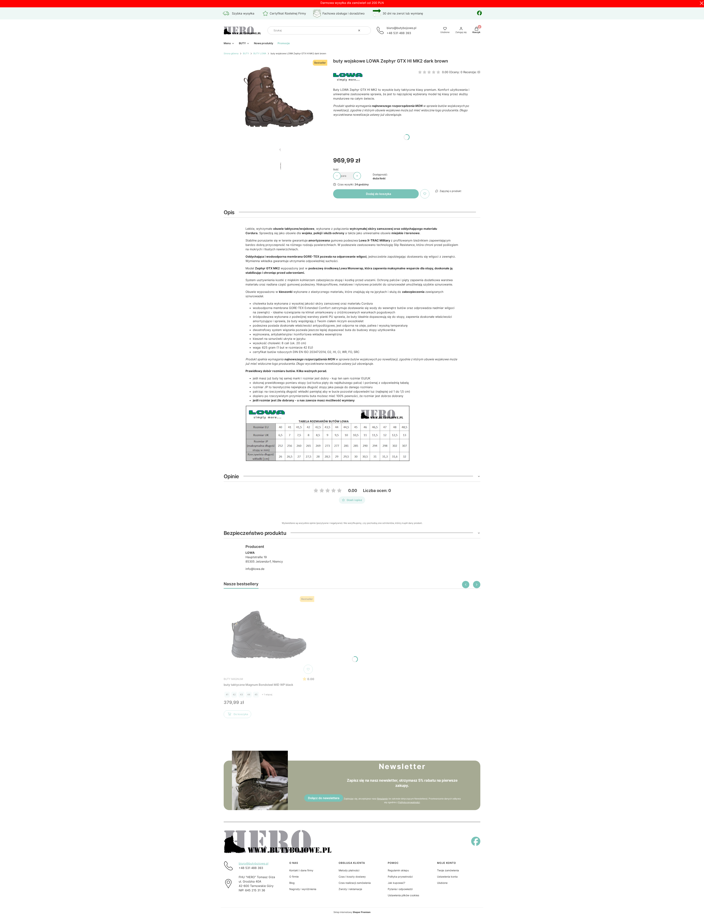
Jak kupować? (396, 882)
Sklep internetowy (352, 912)
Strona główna (231, 53)
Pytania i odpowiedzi (400, 889)
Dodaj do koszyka (378, 194)
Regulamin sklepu (398, 870)
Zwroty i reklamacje (350, 889)
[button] (366, 30)
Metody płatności (349, 870)
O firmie (294, 876)
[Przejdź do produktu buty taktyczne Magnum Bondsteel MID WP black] (269, 635)
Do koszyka (241, 714)
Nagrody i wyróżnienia (302, 889)
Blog (292, 882)
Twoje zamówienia (448, 870)
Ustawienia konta (447, 876)
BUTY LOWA (259, 53)
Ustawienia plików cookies (403, 895)
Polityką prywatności (409, 802)
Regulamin (382, 798)
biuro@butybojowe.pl (253, 863)
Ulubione (442, 882)
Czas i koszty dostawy (352, 876)
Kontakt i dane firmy (301, 870)
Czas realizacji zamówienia (355, 882)
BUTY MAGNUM (233, 678)
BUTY (246, 53)
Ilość (336, 169)
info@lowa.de (254, 569)
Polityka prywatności (400, 876)
